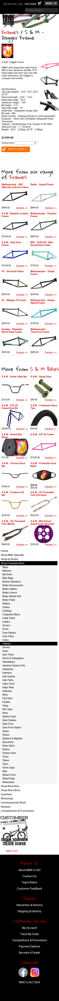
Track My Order (29, 934)
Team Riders (29, 882)
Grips (5, 650)
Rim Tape (7, 709)
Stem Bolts (8, 745)
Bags (5, 567)
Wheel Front (9, 774)
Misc (5, 694)
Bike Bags (8, 578)
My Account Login (13, 3)
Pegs (5, 705)
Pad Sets (7, 698)
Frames (10, 32)
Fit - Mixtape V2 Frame (14, 300)
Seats (5, 731)
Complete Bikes (11, 614)
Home (4, 550)
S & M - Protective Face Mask (43, 464)
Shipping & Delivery (29, 911)
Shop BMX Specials (12, 555)
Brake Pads (8, 599)
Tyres (5, 763)
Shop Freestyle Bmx (13, 563)
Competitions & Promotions (17, 810)
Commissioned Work (13, 802)
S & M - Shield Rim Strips (12, 436)
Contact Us (30, 876)
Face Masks (9, 632)
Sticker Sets (9, 753)
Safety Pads (9, 716)
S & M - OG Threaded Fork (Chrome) (42, 493)
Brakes (6, 603)
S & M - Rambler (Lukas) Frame (15, 215)
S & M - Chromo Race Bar (13, 464)
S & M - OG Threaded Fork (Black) (13, 522)
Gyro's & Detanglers (13, 658)
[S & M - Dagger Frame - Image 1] (49, 72)
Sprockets (8, 742)
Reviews (6, 806)
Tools (5, 756)
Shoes (5, 734)
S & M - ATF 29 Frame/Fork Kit (10, 407)
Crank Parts (8, 618)
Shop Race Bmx (10, 786)
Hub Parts (7, 680)
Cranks (6, 621)
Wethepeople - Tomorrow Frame (40, 330)
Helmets (7, 672)
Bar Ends (7, 574)
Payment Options (29, 946)
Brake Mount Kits (11, 596)
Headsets (7, 669)
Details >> (22, 208)
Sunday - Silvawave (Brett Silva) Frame (12, 330)
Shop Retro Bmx (10, 790)
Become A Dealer (29, 952)
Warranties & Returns (29, 905)
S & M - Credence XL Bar (13, 493)
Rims (5, 712)
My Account (29, 928)
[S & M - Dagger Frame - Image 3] (49, 98)
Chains (6, 607)
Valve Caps (8, 767)
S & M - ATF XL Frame (42, 434)
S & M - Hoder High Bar (14, 376)
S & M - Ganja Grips (41, 376)
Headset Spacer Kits (13, 665)
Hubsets (7, 691)
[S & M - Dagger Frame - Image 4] (49, 109)
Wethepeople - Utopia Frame (42, 272)
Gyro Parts (8, 654)
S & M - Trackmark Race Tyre (44, 407)
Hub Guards (8, 676)
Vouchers (6, 794)
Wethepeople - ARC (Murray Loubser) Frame (15, 186)
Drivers (6, 625)
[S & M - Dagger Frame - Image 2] (49, 87)
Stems (6, 749)
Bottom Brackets (11, 581)
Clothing (6, 610)
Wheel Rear (8, 778)
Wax (4, 771)
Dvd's (5, 629)
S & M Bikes (44, 369)
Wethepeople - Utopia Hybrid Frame (42, 301)
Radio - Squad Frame (42, 184)
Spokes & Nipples (12, 738)
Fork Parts (8, 636)
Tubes (5, 760)
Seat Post (7, 723)
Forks (5, 639)
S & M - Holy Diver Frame (11, 243)
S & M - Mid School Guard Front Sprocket (42, 522)
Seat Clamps (9, 720)
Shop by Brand (9, 559)
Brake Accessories (12, 585)
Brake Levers (9, 592)
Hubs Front (8, 683)
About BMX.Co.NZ (29, 870)
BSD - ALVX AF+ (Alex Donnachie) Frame (42, 243)
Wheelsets (8, 782)
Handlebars (8, 661)
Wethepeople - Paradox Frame (43, 215)
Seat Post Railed (11, 727)
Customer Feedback (29, 888)
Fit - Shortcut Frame (13, 271)
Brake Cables (9, 588)
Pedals (6, 701)
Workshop (7, 798)
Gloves (6, 647)
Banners (6, 570)
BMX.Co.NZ (12, 851)
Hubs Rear (8, 687)
